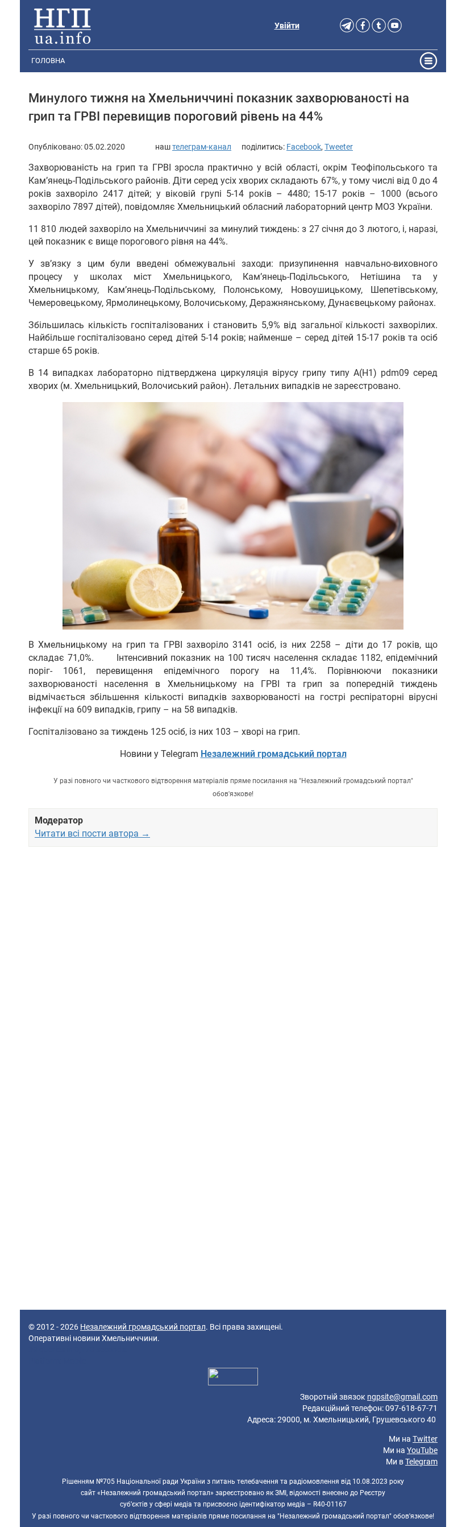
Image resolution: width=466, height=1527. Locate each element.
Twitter (425, 1438)
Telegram (421, 1461)
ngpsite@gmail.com (402, 1396)
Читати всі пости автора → (92, 833)
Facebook (303, 146)
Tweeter (338, 146)
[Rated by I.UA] (233, 1378)
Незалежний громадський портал (143, 1326)
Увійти (286, 25)
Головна (48, 60)
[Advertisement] (233, 981)
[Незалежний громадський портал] (62, 25)
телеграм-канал (201, 146)
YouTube (422, 1450)
